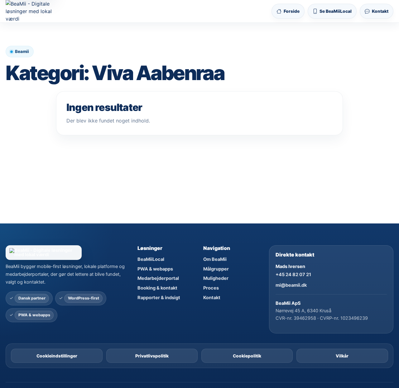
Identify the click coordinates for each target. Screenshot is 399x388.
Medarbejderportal (158, 278)
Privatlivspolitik (152, 355)
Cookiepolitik (247, 355)
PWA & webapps (155, 269)
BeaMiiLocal (150, 259)
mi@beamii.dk (291, 285)
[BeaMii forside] (68, 252)
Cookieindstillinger (56, 355)
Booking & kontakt (157, 288)
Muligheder (215, 278)
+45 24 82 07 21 (293, 274)
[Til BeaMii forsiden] (34, 11)
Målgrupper (216, 269)
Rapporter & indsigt (158, 297)
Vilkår (342, 355)
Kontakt (211, 297)
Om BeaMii (215, 259)
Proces (211, 288)
